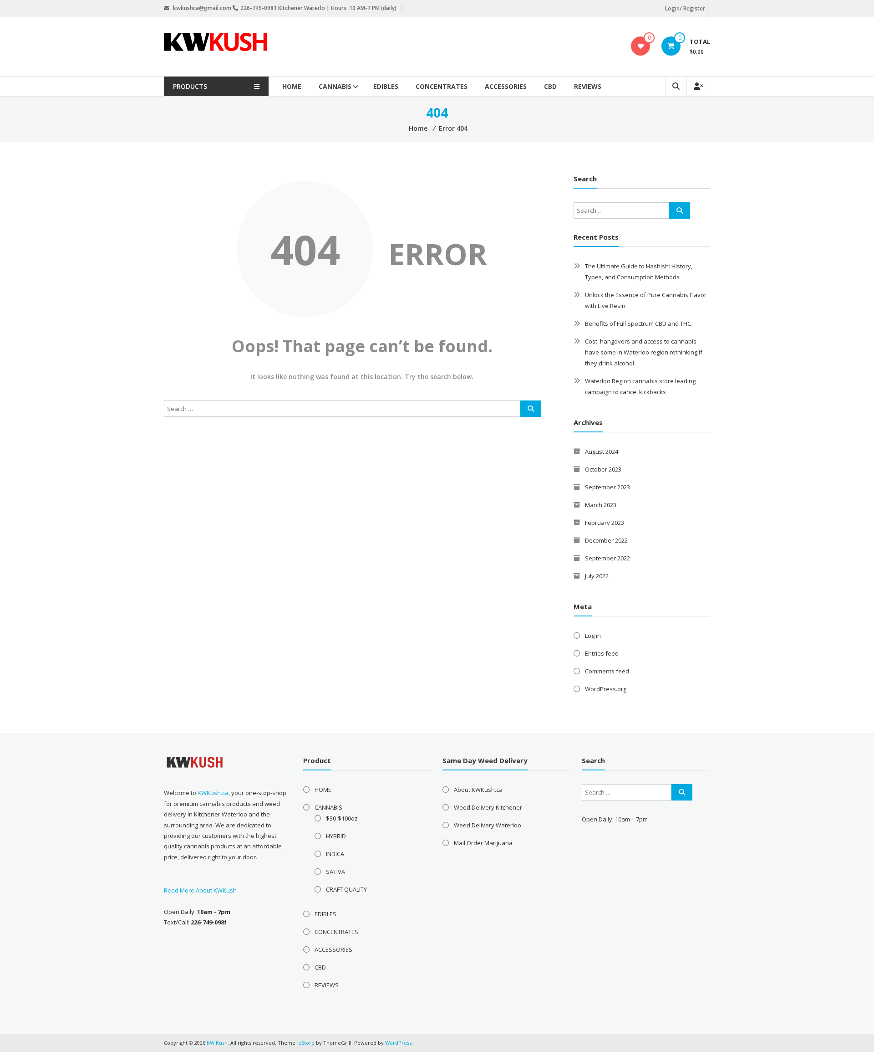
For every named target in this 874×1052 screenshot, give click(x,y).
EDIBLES (385, 86)
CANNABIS (335, 86)
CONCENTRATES (441, 86)
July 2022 (597, 576)
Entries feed (602, 653)
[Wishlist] (641, 46)
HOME (291, 86)
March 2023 (600, 505)
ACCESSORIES (506, 86)
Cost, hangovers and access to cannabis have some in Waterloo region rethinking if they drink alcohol (643, 352)
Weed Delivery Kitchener (488, 807)
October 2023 (603, 469)
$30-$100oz (342, 818)
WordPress (398, 1042)
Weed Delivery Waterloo (487, 825)
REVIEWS (587, 86)
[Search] (530, 408)
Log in (593, 635)
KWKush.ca (213, 793)
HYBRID (336, 836)
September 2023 (607, 487)
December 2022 (606, 540)
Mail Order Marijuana (483, 843)
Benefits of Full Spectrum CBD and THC (638, 323)
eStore (306, 1042)
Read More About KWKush (200, 890)
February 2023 (604, 522)
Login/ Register (685, 8)
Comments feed (607, 671)
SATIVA (335, 871)
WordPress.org (605, 689)
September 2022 (607, 558)
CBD (550, 86)
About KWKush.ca (478, 789)
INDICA (335, 854)
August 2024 (601, 451)
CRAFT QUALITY (346, 889)
